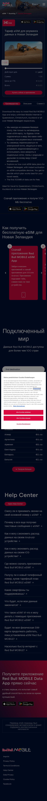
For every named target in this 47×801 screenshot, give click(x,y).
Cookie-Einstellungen (23, 424)
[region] (23, 400)
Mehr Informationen (19, 406)
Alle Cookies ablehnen (23, 412)
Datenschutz (36, 388)
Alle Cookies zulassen (23, 418)
